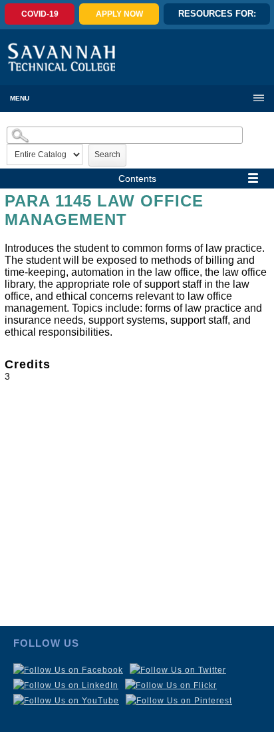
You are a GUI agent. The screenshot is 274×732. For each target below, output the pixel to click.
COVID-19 (40, 14)
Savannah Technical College (61, 57)
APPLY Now (119, 14)
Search (107, 154)
